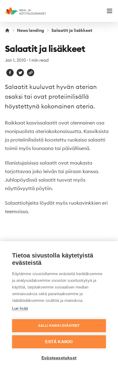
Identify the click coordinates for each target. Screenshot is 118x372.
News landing (30, 30)
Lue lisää (20, 308)
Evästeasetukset (59, 358)
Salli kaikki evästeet (59, 325)
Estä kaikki (59, 342)
